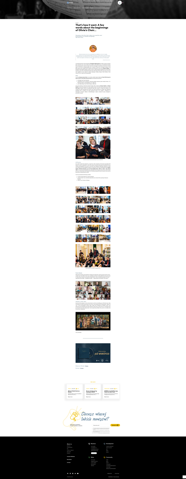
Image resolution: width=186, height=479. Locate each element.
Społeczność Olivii (77, 7)
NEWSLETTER (109, 473)
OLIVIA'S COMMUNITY (109, 446)
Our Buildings (69, 447)
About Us (68, 445)
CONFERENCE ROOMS (94, 449)
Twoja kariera (69, 7)
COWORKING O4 (94, 447)
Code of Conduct (70, 450)
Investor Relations (71, 456)
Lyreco (81, 368)
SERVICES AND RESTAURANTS (111, 468)
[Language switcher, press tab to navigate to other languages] (123, 2)
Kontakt (91, 7)
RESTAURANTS (93, 464)
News (107, 450)
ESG (67, 448)
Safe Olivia (69, 451)
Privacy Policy (117, 473)
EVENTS (107, 452)
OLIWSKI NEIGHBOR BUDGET (111, 465)
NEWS (107, 461)
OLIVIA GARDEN (93, 462)
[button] (120, 3)
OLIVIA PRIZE (108, 467)
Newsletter (69, 459)
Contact (68, 462)
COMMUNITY (108, 464)
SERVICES (92, 465)
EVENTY (107, 462)
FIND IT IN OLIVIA (109, 447)
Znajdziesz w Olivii (85, 7)
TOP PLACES (93, 459)
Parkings (68, 453)
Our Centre (93, 446)
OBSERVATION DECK (94, 461)
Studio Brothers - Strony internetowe (113, 476)
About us (69, 444)
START (107, 459)
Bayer (86, 366)
